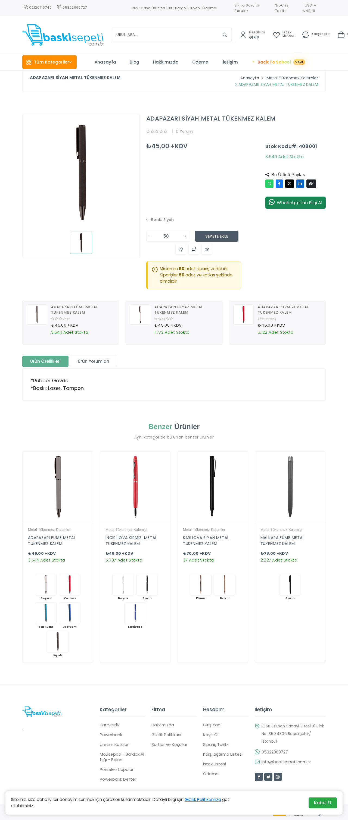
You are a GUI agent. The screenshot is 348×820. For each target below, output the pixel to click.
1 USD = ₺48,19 (309, 8)
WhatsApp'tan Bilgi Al (299, 203)
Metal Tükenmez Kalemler (292, 78)
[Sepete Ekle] (71, 520)
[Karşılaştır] (62, 520)
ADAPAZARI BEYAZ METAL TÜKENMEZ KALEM (178, 309)
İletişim (230, 62)
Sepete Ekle (216, 236)
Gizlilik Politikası (166, 734)
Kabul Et (323, 803)
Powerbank (111, 734)
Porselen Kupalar (116, 769)
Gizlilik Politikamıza (203, 799)
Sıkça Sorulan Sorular (247, 8)
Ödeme (200, 62)
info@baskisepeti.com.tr (286, 762)
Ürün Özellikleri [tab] (45, 361)
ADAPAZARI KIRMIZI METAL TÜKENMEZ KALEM (283, 309)
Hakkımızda (166, 62)
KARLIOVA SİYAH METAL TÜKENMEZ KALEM (206, 540)
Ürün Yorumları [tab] (93, 361)
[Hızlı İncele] (53, 520)
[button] (180, 249)
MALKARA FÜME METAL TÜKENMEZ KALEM (282, 540)
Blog (134, 62)
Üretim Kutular (114, 744)
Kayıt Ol (210, 734)
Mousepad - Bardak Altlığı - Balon (122, 757)
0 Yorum (184, 131)
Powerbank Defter (118, 779)
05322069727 (275, 752)
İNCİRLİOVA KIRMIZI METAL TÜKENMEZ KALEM (131, 540)
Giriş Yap (211, 725)
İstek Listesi (214, 764)
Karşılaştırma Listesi (223, 754)
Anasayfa (105, 62)
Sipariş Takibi (281, 8)
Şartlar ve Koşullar (169, 744)
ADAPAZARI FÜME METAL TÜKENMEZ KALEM (74, 309)
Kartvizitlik (110, 725)
